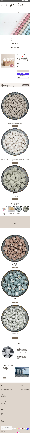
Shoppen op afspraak (13, 12)
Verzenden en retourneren (4, 415)
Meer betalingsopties (22, 75)
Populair (15, 193)
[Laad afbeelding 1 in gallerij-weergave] (8, 61)
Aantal (17, 66)
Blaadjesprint (15, 333)
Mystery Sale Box (21, 55)
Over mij (22, 388)
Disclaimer (2, 421)
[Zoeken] (1, 5)
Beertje (15, 263)
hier (21, 232)
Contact (2, 413)
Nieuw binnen (15, 121)
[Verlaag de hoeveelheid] (17, 68)
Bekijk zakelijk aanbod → (25, 85)
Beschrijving (18, 77)
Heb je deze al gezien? (15, 203)
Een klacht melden (3, 419)
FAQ (1, 414)
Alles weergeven (15, 204)
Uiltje (15, 298)
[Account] (25, 5)
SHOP (15, 267)
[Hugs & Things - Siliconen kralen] (15, 5)
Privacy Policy (2, 420)
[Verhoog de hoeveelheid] (20, 68)
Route (5, 378)
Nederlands (23, 0)
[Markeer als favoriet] (7, 208)
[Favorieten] (26, 5)
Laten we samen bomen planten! (25, 389)
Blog (18, 12)
